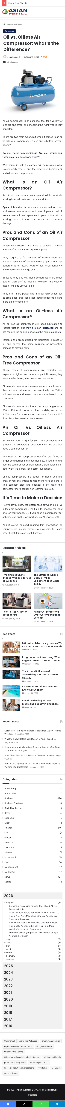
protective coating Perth (15, 1062)
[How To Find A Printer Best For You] (17, 601)
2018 (8, 1012)
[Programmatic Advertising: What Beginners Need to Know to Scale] (11, 661)
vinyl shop (42, 1068)
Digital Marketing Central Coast (18, 1046)
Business (17, 24)
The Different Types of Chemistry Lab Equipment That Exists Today (46, 579)
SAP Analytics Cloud (39, 1062)
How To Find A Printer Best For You (15, 613)
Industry (8, 842)
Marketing (9, 872)
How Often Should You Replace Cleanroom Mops (29, 755)
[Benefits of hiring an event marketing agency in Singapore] (11, 705)
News (7, 877)
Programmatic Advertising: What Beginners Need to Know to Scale (41, 659)
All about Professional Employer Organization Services (47, 614)
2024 (8, 972)
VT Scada (56, 1068)
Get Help (32, 1095)
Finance (8, 827)
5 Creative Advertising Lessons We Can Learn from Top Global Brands (42, 645)
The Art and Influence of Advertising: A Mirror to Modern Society (40, 675)
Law (6, 862)
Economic (9, 818)
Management (11, 867)
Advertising (10, 788)
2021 (8, 992)
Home (8, 24)
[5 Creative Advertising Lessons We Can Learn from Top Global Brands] (11, 647)
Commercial (9, 1041)
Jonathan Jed (13, 57)
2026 (8, 895)
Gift (6, 832)
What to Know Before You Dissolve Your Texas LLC (30, 739)
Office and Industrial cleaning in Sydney (21, 1057)
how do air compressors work (20, 156)
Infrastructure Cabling (13, 1051)
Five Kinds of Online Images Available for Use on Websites (17, 577)
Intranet (8, 852)
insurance (9, 847)
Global (7, 837)
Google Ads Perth (44, 1046)
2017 (8, 1019)
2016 (8, 1025)
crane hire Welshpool (28, 1041)
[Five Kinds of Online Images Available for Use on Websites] (17, 564)
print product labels (52, 1057)
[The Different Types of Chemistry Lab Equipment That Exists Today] (48, 564)
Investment (10, 857)
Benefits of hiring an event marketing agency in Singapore (40, 702)
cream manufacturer (51, 1041)
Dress (7, 813)
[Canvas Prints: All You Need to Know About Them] (11, 691)
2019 (8, 1006)
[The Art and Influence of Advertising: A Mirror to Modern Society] (11, 674)
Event (7, 823)
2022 (8, 985)
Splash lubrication (13, 207)
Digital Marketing (12, 808)
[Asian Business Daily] (15, 12)
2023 (8, 979)
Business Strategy (13, 803)
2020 (8, 999)
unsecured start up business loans (19, 1068)
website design (11, 1073)
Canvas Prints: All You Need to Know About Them (39, 688)
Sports (7, 881)
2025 (8, 965)
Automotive (10, 793)
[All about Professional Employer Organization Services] (48, 601)
